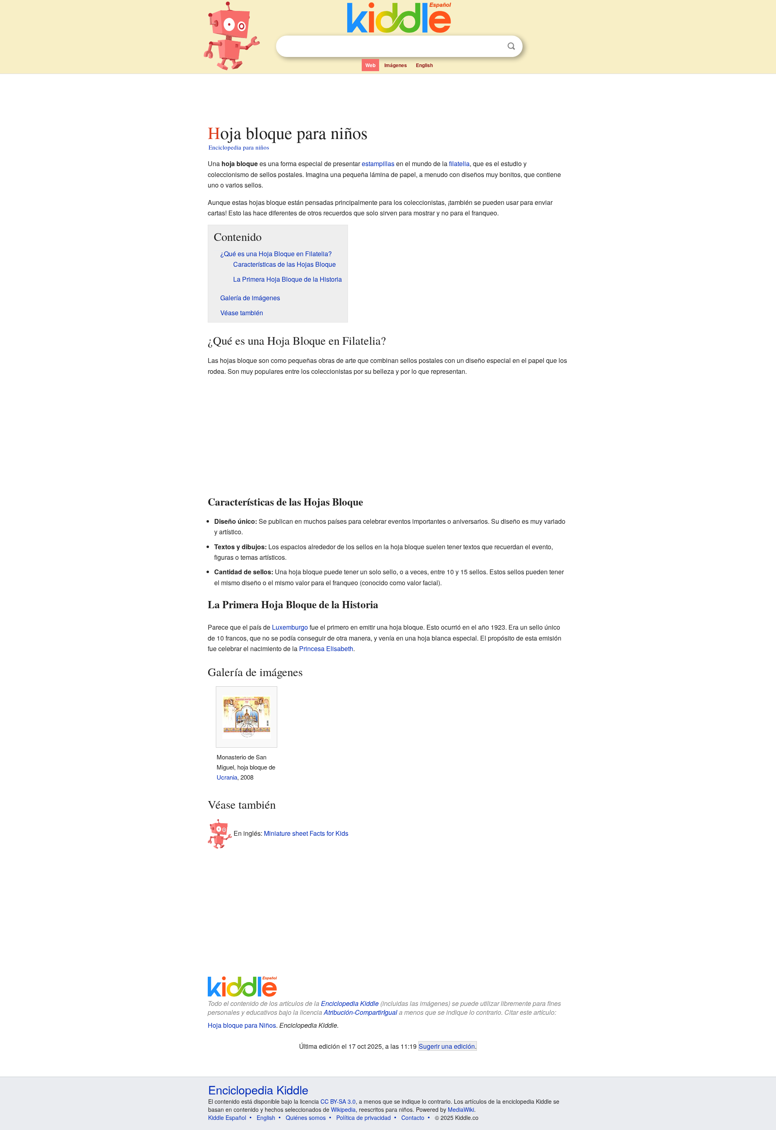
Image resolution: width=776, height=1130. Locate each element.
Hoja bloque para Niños (242, 1025)
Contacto (412, 1117)
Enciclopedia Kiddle (350, 1003)
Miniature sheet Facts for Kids (306, 833)
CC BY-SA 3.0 (338, 1101)
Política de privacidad (363, 1117)
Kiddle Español (227, 1117)
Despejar (495, 46)
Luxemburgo (290, 627)
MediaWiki (461, 1109)
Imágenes (395, 65)
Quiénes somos (306, 1117)
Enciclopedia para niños (239, 147)
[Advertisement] (387, 96)
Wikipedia (343, 1109)
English (424, 65)
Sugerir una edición (447, 1045)
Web (370, 65)
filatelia (459, 163)
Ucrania (227, 777)
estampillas (378, 163)
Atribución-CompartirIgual (360, 1012)
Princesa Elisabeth (326, 648)
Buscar (511, 46)
